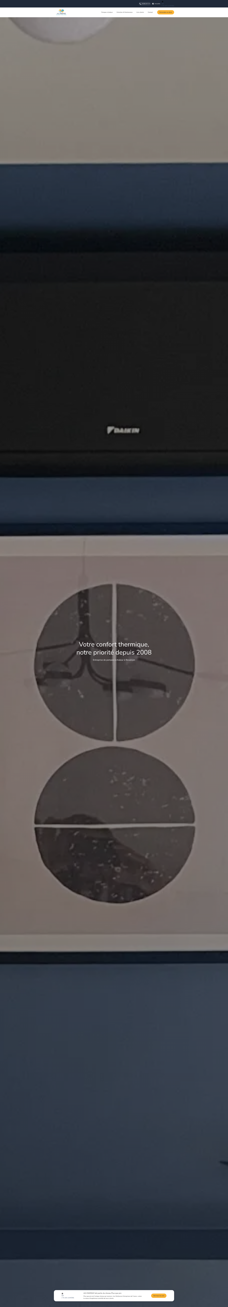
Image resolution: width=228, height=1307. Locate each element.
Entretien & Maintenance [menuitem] (125, 12)
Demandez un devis (165, 12)
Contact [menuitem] (150, 12)
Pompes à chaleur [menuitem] (107, 12)
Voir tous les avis (158, 1296)
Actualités (157, 4)
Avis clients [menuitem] (140, 12)
